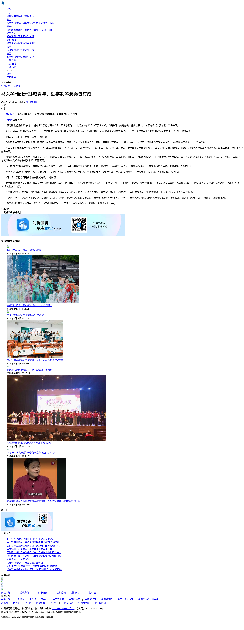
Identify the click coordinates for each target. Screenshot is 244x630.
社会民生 (20, 30)
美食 (29, 43)
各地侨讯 (11, 23)
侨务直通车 (48, 23)
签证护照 (29, 36)
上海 (9, 74)
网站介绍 (5, 592)
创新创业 (20, 50)
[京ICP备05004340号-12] (63, 608)
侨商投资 (11, 50)
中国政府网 (74, 599)
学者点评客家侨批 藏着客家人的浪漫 (25, 315)
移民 (22, 16)
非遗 (34, 43)
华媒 (18, 16)
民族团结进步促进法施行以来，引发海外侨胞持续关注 (34, 552)
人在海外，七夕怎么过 (18, 559)
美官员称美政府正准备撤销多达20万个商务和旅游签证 (34, 546)
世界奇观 (29, 57)
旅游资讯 (11, 57)
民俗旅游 (47, 30)
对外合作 (29, 50)
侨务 (9, 19)
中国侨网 (5, 86)
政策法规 (29, 23)
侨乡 (9, 26)
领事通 (10, 33)
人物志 (19, 43)
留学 (13, 16)
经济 (9, 46)
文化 (13, 43)
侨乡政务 (11, 30)
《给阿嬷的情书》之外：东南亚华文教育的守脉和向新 (34, 556)
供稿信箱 (61, 592)
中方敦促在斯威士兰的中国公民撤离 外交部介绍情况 (33, 542)
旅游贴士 (20, 57)
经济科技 (29, 30)
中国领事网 (58, 599)
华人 (9, 13)
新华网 (16, 603)
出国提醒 (20, 36)
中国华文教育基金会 (148, 599)
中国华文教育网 (125, 599)
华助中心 (29, 16)
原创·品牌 (12, 60)
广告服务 (11, 77)
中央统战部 (6, 599)
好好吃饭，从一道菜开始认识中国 (24, 250)
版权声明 (75, 592)
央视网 (53, 603)
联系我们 (24, 592)
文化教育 (38, 30)
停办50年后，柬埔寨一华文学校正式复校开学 (29, 549)
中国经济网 (100, 603)
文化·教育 (12, 40)
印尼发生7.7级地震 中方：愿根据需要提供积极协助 (32, 566)
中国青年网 (84, 603)
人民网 (4, 603)
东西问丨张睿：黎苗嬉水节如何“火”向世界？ (29, 305)
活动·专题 (12, 67)
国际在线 (40, 603)
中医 (25, 43)
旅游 (9, 53)
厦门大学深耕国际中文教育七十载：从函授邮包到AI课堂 (35, 360)
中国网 (28, 603)
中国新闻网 (32, 102)
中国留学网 (90, 599)
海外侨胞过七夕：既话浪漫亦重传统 (25, 563)
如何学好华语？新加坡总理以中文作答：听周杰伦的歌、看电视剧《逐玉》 (44, 501)
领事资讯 (11, 36)
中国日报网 (67, 603)
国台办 (44, 599)
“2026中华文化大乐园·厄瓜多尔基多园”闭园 (29, 443)
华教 (9, 43)
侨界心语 (20, 23)
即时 (9, 9)
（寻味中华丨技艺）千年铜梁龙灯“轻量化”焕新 (31, 452)
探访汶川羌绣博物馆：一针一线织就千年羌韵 (29, 370)
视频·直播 (12, 63)
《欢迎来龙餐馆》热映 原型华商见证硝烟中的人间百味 (34, 569)
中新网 (9, 114)
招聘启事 (93, 592)
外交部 (32, 599)
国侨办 (20, 599)
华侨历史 (38, 23)
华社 (9, 16)
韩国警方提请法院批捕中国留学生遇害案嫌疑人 (30, 539)
